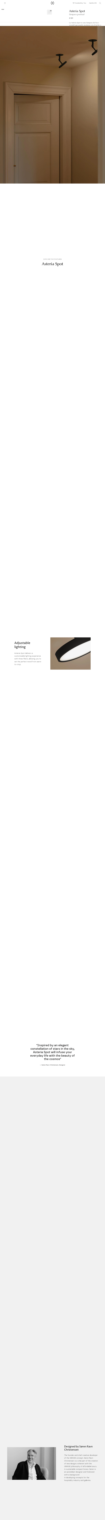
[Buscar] (100, 3)
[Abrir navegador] (5, 3)
